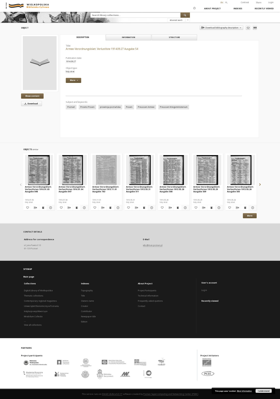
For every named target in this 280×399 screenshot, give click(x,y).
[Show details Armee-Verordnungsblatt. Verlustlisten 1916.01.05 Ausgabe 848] (50, 208)
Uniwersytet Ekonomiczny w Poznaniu (41, 306)
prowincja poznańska (110, 107)
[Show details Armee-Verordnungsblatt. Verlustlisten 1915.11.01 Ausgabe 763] (117, 208)
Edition (84, 321)
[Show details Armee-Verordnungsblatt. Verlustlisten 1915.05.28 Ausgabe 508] (185, 208)
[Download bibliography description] (35, 208)
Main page (28, 276)
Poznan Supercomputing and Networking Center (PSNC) (170, 394)
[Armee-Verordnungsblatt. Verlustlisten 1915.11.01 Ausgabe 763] (106, 170)
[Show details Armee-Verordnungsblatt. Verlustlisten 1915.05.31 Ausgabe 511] (151, 208)
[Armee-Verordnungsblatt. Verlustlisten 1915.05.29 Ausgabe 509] (207, 170)
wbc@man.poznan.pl (153, 245)
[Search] (185, 15)
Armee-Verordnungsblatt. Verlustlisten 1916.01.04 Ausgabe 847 (72, 189)
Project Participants (147, 290)
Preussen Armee (146, 107)
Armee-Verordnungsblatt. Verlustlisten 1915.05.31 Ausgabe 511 (139, 189)
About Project (212, 8)
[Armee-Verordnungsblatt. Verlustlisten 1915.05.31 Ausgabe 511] (140, 170)
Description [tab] (82, 37)
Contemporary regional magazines (40, 301)
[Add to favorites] (248, 28)
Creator (84, 306)
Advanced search (176, 20)
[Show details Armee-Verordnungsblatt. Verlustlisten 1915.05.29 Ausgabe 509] (218, 208)
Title (83, 295)
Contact (141, 306)
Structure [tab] (174, 37)
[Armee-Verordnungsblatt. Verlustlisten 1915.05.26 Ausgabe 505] (241, 170)
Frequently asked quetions (150, 301)
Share (258, 2)
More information (244, 391)
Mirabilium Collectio (33, 316)
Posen (129, 107)
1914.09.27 (71, 61)
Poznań (71, 107)
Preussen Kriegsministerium (173, 107)
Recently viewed (264, 8)
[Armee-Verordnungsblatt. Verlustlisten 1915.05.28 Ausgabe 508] (173, 170)
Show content (32, 96)
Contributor (86, 311)
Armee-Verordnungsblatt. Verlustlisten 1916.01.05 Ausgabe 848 (38, 189)
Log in (204, 290)
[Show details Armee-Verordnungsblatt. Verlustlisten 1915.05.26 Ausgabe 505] (252, 208)
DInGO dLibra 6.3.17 (112, 394)
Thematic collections (33, 295)
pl (226, 2)
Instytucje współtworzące (35, 311)
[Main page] (194, 8)
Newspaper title (88, 316)
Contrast (245, 2)
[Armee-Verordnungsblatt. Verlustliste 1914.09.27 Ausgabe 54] (40, 63)
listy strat (70, 71)
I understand (263, 390)
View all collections (32, 325)
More (249, 215)
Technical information (148, 295)
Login (271, 2)
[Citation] (255, 28)
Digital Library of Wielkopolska (38, 290)
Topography (87, 290)
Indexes (237, 8)
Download (32, 103)
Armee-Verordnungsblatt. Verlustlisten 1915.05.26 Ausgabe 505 (240, 189)
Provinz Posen (87, 107)
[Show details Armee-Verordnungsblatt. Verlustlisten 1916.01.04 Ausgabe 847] (84, 208)
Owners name (87, 301)
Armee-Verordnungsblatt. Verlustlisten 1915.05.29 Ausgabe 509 (206, 189)
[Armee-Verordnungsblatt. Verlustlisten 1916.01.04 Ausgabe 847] (73, 170)
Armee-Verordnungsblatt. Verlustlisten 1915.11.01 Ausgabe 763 (105, 189)
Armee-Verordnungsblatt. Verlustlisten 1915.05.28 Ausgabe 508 (173, 189)
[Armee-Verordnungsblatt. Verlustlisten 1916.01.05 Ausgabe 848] (39, 170)
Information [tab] (128, 37)
